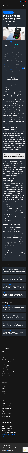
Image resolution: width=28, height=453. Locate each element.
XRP (11, 70)
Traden (4, 388)
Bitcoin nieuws (6, 405)
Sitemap (4, 436)
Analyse (4, 386)
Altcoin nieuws (8, 12)
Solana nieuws (6, 416)
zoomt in (5, 64)
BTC (9, 54)
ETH (23, 68)
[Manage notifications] (24, 450)
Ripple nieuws (5, 411)
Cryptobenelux (13, 447)
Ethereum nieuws (6, 408)
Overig (3, 394)
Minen (3, 391)
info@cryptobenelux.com (9, 434)
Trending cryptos (6, 403)
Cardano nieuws (6, 413)
